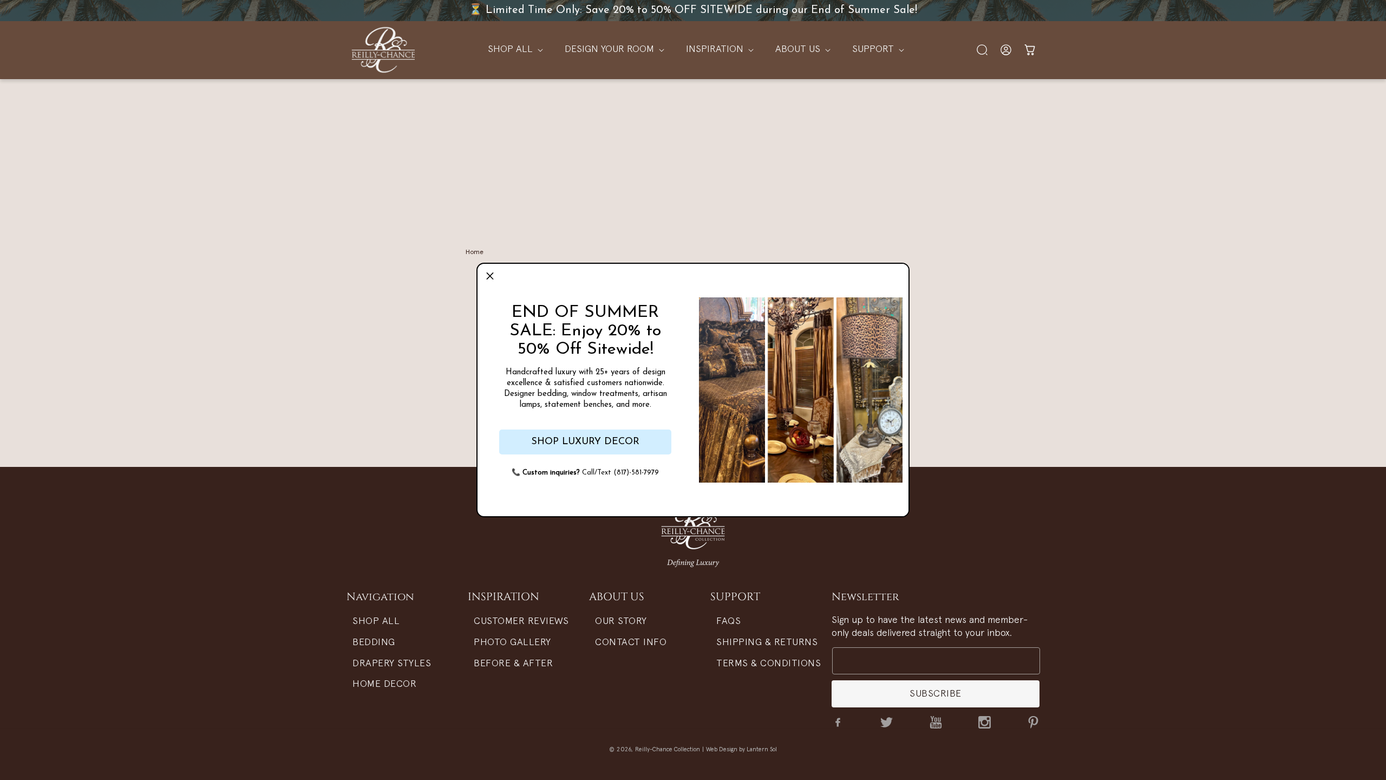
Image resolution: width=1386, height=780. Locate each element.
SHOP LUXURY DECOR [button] (585, 442)
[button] (490, 276)
